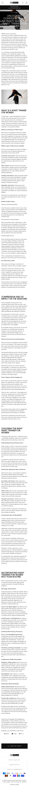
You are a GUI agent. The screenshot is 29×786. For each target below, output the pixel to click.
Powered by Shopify (14, 784)
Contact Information (14, 769)
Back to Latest (15, 746)
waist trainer (5, 116)
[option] (14, 7)
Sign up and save (14, 760)
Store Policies (14, 764)
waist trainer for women (7, 35)
